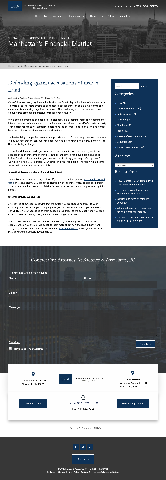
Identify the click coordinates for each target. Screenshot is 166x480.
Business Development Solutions (95, 472)
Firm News (122, 125)
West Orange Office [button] (132, 403)
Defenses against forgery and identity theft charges (132, 192)
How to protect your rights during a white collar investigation (135, 183)
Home (38, 16)
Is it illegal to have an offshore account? (133, 201)
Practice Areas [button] (76, 16)
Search (144, 86)
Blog (102, 16)
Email (13, 292)
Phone (87, 278)
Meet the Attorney (53, 16)
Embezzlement (125, 114)
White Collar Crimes (127, 147)
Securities (122, 141)
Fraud (59, 98)
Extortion (121, 119)
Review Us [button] (83, 459)
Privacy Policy (73, 472)
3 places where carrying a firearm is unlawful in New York (135, 219)
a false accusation (68, 228)
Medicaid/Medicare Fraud (130, 136)
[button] (163, 461)
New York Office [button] (33, 403)
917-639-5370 (147, 6)
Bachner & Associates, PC (31, 98)
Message (14, 307)
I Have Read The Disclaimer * (30, 348)
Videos (111, 16)
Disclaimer (14, 342)
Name (12, 278)
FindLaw (115, 472)
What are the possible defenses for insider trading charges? (134, 210)
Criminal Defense (126, 108)
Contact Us (124, 16)
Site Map (61, 472)
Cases (93, 16)
